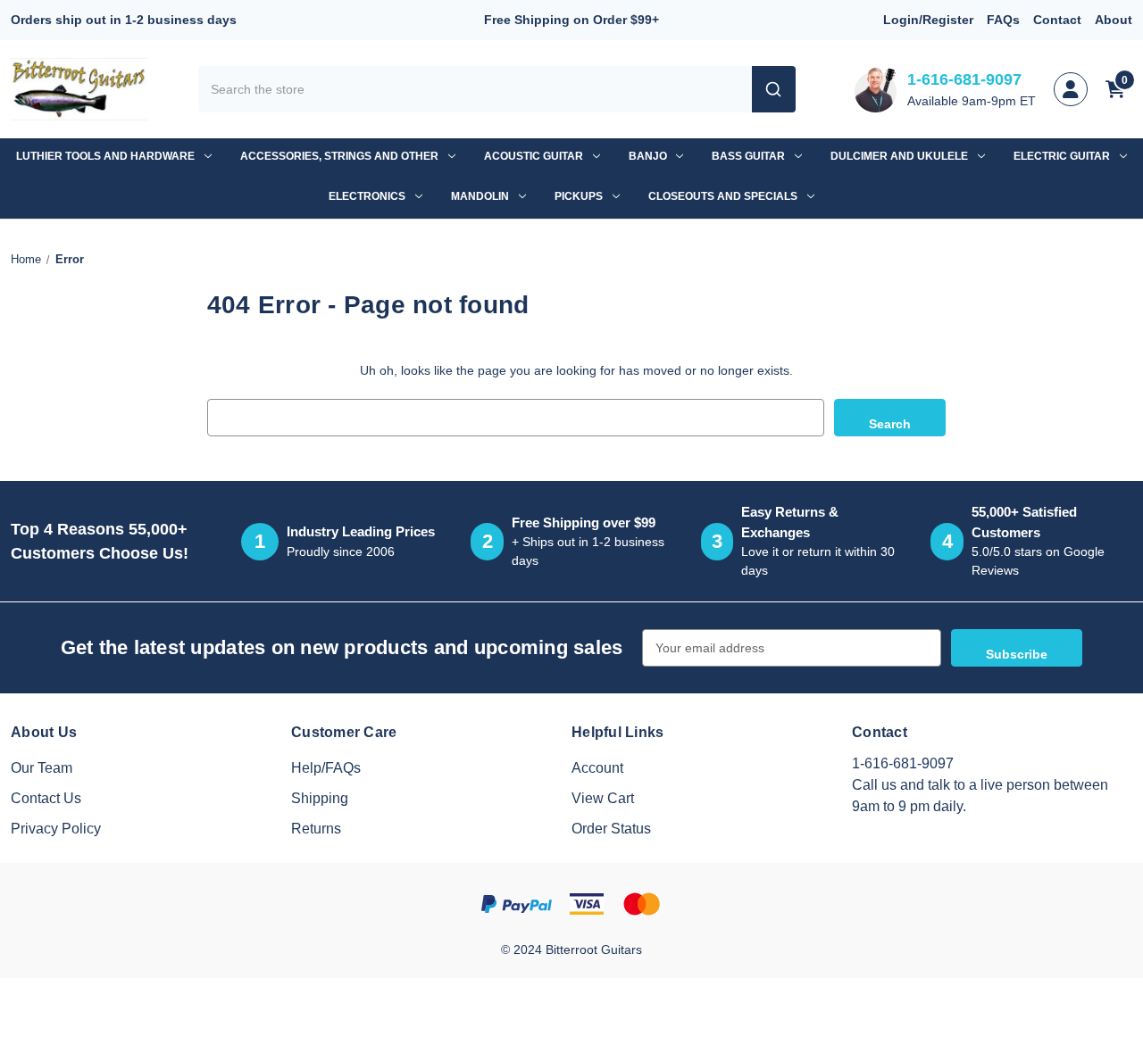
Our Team (41, 767)
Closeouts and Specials (722, 196)
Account (597, 767)
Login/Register (928, 19)
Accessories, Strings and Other (339, 156)
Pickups (579, 196)
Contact (1057, 19)
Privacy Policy (56, 828)
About (1113, 19)
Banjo (648, 156)
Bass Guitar (748, 156)
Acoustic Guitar (533, 156)
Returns (316, 828)
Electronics (367, 196)
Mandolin (480, 196)
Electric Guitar (1062, 156)
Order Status (611, 828)
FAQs (1003, 19)
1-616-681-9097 (964, 79)
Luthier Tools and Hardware (105, 156)
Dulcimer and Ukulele (899, 156)
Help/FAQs (326, 767)
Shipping (319, 798)
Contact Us (46, 798)
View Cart (603, 798)
